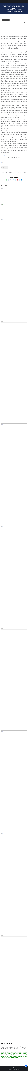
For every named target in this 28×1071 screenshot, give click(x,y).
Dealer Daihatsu (9, 172)
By (16, 172)
